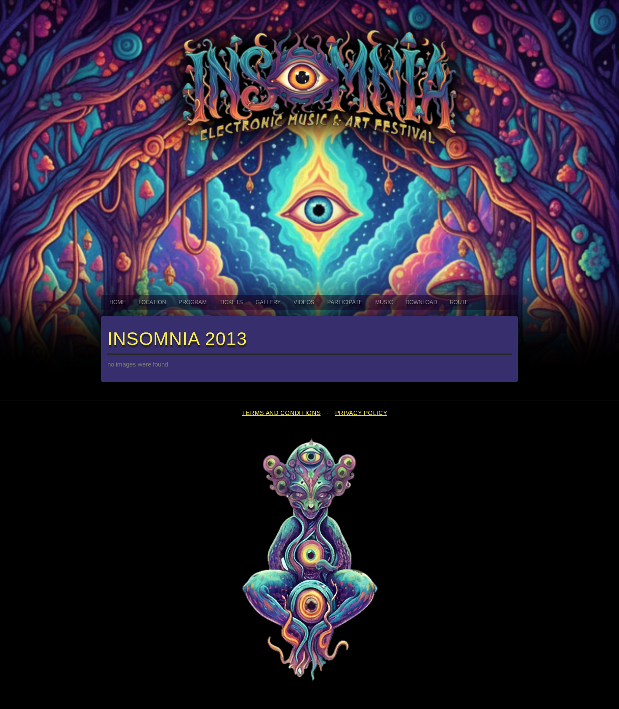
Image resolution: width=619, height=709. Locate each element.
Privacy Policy (361, 413)
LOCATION (152, 302)
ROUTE (459, 302)
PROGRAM (193, 302)
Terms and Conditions (281, 413)
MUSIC (384, 302)
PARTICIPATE (345, 302)
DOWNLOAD (421, 302)
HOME (117, 302)
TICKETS (231, 302)
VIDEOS (304, 302)
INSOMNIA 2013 (177, 339)
